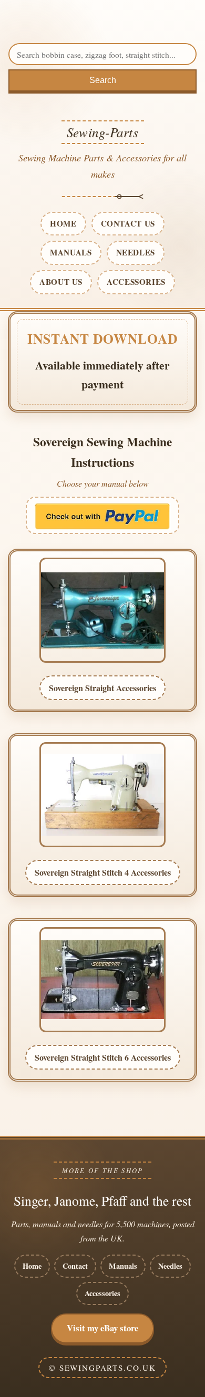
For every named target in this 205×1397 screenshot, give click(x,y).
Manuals (123, 1265)
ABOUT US (61, 281)
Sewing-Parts (103, 132)
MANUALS (70, 252)
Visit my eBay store (102, 1327)
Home (32, 1265)
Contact (75, 1265)
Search (102, 80)
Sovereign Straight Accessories (102, 688)
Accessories (102, 1293)
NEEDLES (135, 252)
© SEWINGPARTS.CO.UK (102, 1367)
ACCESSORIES (136, 281)
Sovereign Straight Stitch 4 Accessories (103, 872)
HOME (63, 223)
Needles (170, 1265)
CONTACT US (128, 223)
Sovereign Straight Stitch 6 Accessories (103, 1057)
